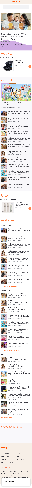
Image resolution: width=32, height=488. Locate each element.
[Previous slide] (2, 66)
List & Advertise (5, 453)
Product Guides (5, 41)
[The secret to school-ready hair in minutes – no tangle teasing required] (4, 166)
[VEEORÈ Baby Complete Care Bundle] (8, 207)
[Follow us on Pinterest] (9, 468)
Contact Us (19, 453)
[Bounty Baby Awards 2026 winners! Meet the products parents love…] (16, 21)
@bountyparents (11, 426)
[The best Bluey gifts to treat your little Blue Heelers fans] (16, 92)
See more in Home (6, 417)
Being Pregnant (12, 161)
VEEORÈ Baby (18, 202)
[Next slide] (29, 66)
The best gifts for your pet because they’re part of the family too (18, 152)
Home (9, 399)
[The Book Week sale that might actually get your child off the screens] (4, 338)
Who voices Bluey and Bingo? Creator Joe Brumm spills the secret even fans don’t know (19, 373)
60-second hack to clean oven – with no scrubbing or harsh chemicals (18, 387)
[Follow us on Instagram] (6, 468)
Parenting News (12, 174)
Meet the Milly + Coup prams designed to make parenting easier (19, 178)
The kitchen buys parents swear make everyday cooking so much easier (19, 138)
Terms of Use (20, 459)
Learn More (11, 481)
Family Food (11, 383)
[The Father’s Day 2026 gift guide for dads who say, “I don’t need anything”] (4, 173)
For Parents (11, 154)
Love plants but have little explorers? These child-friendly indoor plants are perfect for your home (19, 395)
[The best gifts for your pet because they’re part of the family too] (4, 153)
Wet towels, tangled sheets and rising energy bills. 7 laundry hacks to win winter (19, 411)
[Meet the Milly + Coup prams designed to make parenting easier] (4, 179)
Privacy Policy (5, 456)
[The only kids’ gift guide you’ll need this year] (4, 345)
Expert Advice (12, 168)
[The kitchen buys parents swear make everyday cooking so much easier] (4, 140)
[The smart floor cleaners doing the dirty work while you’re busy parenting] (4, 404)
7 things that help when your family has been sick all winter (18, 185)
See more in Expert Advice (9, 286)
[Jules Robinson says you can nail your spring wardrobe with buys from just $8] (4, 146)
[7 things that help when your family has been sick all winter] (4, 186)
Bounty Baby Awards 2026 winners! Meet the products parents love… (14, 36)
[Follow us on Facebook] (2, 468)
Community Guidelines (7, 462)
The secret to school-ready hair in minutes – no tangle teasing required (18, 165)
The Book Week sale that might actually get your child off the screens (19, 336)
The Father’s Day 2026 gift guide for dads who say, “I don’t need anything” (19, 171)
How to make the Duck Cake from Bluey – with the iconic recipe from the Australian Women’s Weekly (19, 133)
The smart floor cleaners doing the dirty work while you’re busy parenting (19, 403)
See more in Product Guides (10, 350)
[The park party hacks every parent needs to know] (4, 382)
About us (3, 459)
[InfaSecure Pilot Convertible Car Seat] (8, 65)
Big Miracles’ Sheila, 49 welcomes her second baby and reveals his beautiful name (19, 113)
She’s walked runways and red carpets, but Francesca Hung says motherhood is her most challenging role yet (19, 126)
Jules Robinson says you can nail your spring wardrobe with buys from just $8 (19, 146)
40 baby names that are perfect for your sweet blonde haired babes (18, 158)
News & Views (5, 106)
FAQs (17, 456)
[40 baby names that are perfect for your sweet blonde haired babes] (4, 160)
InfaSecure (18, 60)
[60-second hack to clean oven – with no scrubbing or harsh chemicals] (4, 389)
